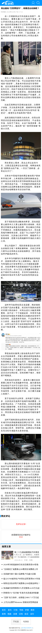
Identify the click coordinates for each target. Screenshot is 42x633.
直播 (15, 614)
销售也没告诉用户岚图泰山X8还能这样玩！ (21, 583)
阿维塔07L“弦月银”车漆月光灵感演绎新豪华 (21, 593)
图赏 (32, 610)
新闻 (4, 614)
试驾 (21, 614)
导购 (21, 610)
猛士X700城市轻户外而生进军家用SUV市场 (21, 579)
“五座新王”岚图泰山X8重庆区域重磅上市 (20, 569)
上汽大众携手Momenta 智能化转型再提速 (20, 602)
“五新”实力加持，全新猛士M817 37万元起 (21, 597)
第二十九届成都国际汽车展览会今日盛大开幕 (26, 552)
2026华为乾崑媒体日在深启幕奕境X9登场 (20, 565)
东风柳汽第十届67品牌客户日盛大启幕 (19, 574)
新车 (10, 610)
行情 (15, 610)
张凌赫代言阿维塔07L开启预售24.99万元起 (21, 588)
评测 (27, 610)
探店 (26, 614)
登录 (21, 537)
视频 (9, 614)
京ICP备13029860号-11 (27, 627)
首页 (4, 610)
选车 (32, 614)
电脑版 (26, 622)
